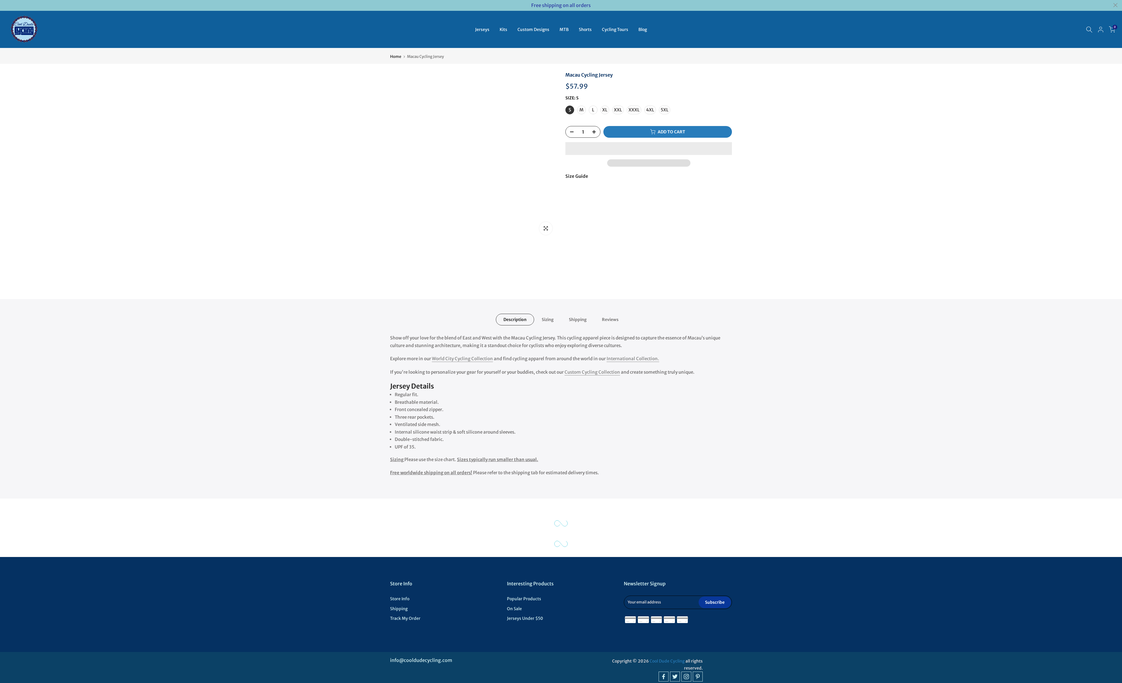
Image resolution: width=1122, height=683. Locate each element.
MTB (564, 29)
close (6, 5)
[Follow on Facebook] (664, 677)
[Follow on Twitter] (675, 677)
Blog (642, 29)
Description (515, 319)
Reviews (610, 319)
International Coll (626, 358)
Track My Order (405, 618)
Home (395, 56)
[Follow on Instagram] (686, 677)
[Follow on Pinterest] (698, 677)
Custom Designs (533, 29)
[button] (648, 148)
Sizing (548, 319)
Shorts (585, 29)
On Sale (514, 608)
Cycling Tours (615, 29)
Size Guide (576, 176)
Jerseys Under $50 (525, 618)
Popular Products (524, 598)
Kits (503, 29)
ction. (653, 358)
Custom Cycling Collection (592, 372)
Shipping (578, 319)
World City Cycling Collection (462, 358)
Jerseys (482, 29)
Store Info (399, 598)
